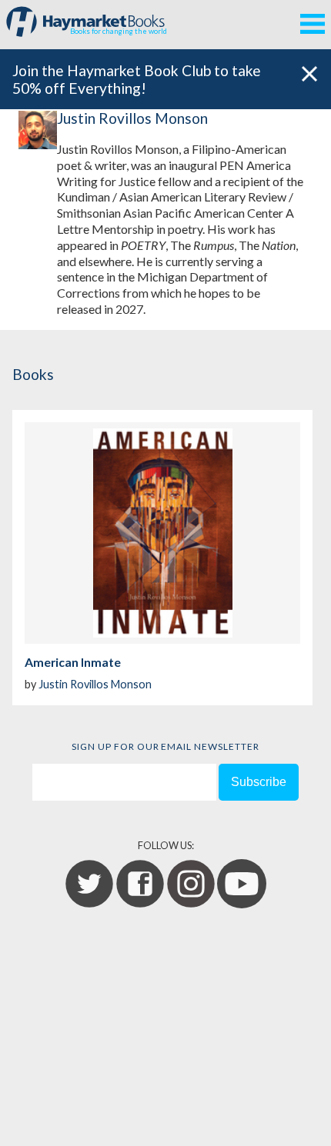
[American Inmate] (162, 533)
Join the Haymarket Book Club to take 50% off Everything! (136, 79)
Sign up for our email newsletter (165, 746)
